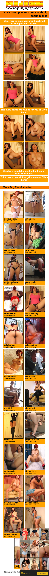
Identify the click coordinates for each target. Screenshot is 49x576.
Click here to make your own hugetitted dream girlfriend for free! (24, 22)
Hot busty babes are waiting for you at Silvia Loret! (24, 111)
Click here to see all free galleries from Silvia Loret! (24, 178)
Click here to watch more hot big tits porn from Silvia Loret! (24, 172)
